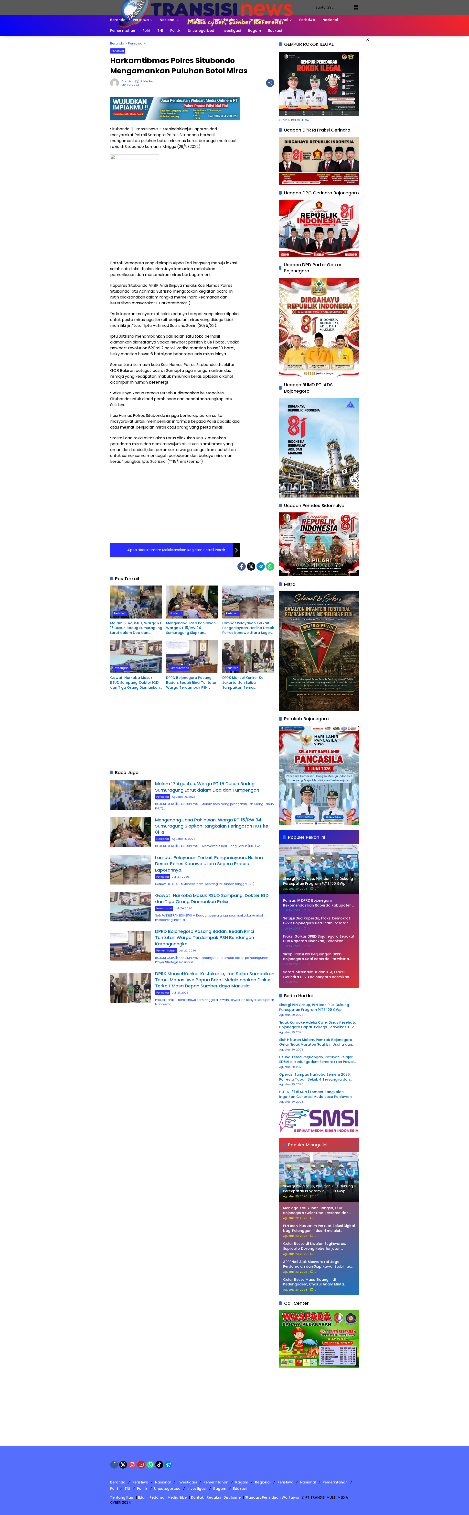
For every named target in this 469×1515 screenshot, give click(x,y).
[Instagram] (132, 1465)
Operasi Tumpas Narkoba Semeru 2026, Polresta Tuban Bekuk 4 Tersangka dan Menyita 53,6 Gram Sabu (315, 1077)
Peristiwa (117, 51)
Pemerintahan (179, 668)
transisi (126, 81)
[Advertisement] (175, 221)
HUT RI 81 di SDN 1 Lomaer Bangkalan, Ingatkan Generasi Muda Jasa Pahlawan (315, 1094)
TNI (127, 1488)
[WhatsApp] (270, 566)
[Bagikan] (270, 83)
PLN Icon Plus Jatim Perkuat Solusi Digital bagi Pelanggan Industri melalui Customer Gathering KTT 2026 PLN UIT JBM (319, 1228)
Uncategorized (167, 1488)
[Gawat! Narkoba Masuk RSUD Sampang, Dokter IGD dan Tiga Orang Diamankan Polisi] (136, 656)
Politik (142, 1488)
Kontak (197, 1497)
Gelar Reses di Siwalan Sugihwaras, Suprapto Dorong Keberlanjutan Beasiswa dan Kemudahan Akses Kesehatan (314, 1246)
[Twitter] (251, 566)
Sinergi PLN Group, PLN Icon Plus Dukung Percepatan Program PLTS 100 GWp (314, 1007)
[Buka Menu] (356, 7)
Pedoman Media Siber (168, 1497)
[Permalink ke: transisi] (115, 82)
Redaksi (214, 1497)
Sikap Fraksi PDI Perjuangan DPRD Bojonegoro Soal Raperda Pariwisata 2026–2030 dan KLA (316, 957)
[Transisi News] (208, 7)
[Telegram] (260, 566)
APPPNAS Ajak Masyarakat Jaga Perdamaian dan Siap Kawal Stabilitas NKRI (317, 1264)
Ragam (241, 1482)
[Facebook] (241, 566)
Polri (114, 1488)
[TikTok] (159, 1465)
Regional (263, 1482)
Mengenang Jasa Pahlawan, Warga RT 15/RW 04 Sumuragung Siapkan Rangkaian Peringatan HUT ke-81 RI (191, 628)
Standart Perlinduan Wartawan (272, 1497)
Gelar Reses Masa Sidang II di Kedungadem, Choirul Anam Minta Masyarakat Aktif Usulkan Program (314, 1282)
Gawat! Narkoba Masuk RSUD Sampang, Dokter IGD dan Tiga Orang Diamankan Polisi (135, 682)
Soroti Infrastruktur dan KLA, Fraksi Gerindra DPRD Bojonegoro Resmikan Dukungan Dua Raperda (316, 974)
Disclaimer (233, 1497)
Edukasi (239, 1488)
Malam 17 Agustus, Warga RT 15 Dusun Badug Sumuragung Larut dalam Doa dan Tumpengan (136, 628)
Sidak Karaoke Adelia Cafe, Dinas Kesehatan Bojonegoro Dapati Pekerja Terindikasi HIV (319, 1025)
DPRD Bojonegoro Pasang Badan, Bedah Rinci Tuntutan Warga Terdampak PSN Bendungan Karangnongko (191, 682)
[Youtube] (141, 1465)
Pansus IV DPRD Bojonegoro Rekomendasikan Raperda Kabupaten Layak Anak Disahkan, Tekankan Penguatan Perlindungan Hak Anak (317, 903)
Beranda (118, 1482)
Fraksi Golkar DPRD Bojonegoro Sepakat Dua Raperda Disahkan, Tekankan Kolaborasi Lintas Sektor (318, 939)
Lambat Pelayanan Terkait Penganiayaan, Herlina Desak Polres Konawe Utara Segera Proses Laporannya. (248, 628)
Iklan (142, 1497)
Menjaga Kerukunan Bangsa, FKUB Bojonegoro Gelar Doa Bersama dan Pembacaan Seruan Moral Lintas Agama (319, 1210)
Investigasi (121, 668)
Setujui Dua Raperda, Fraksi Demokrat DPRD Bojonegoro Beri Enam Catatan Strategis (316, 921)
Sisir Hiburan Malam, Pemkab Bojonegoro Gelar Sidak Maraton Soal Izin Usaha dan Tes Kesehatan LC (315, 1042)
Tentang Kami (122, 1497)
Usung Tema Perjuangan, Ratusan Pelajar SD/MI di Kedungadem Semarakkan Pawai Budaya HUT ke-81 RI (316, 1059)
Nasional (176, 613)
